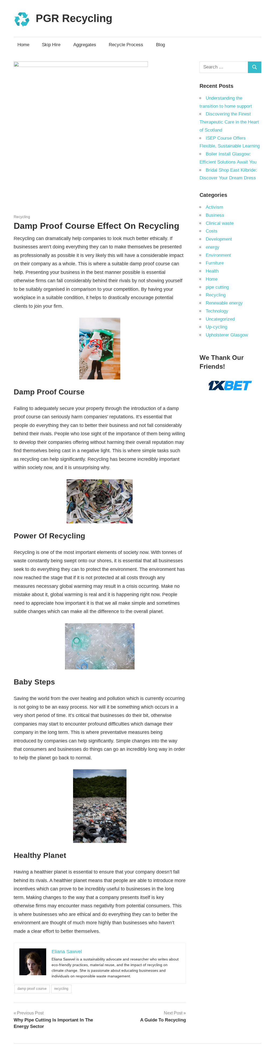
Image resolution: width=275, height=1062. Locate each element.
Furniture (215, 263)
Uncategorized (220, 319)
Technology (217, 311)
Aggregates (84, 44)
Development (219, 239)
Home (23, 44)
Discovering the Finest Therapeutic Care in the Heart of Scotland (229, 122)
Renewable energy (224, 303)
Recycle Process (126, 44)
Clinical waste (220, 223)
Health (212, 271)
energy (212, 247)
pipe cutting (217, 287)
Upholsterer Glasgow (227, 335)
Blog (160, 44)
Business (215, 215)
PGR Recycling (74, 18)
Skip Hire (51, 44)
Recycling (22, 217)
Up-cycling (216, 326)
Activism (214, 207)
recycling (61, 989)
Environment (218, 255)
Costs (212, 231)
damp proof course (31, 989)
